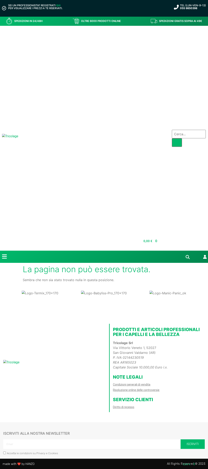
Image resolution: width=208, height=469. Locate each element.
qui (58, 5)
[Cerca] (177, 142)
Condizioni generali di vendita (131, 384)
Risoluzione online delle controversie (136, 390)
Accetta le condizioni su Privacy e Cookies (32, 453)
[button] (4, 293)
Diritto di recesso (123, 407)
